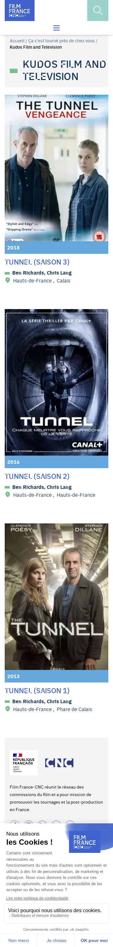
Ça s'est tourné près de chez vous (61, 40)
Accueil (17, 40)
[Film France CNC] (20, 10)
